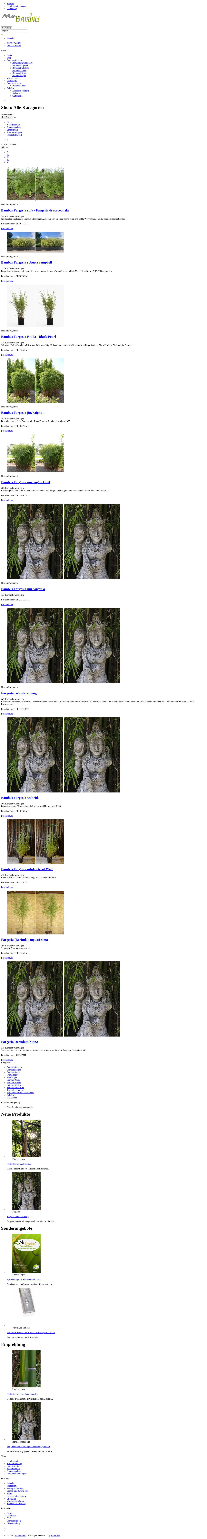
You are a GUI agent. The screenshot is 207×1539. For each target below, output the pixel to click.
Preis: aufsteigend (14, 132)
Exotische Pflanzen (20, 91)
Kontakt (10, 38)
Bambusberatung (14, 1463)
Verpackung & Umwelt (17, 1491)
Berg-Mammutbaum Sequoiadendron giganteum (28, 1446)
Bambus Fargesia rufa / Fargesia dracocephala (35, 210)
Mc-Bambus (20, 1535)
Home (9, 55)
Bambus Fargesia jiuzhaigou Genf (25, 482)
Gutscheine (17, 96)
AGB (9, 1493)
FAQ (9, 1518)
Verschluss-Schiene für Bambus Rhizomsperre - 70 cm (31, 1332)
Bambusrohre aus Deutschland (20, 1092)
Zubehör (10, 88)
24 (8, 157)
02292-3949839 (14, 43)
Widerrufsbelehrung (15, 1501)
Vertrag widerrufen (15, 1488)
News (9, 1513)
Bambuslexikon (14, 1521)
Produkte (6, 28)
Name (9, 122)
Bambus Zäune (19, 85)
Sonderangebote (14, 127)
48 (3, 147)
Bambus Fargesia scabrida (20, 798)
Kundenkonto (13, 1461)
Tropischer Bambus (15, 1090)
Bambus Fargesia (20, 65)
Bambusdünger (19, 75)
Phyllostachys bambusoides (19, 1164)
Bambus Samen (19, 70)
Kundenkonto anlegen (16, 6)
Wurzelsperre (12, 78)
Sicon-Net (55, 1535)
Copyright (11, 1498)
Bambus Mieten (19, 73)
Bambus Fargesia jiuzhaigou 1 (23, 412)
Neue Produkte (13, 125)
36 (8, 160)
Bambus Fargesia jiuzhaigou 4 (23, 589)
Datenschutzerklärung (16, 1496)
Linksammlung (13, 1523)
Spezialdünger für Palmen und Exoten (24, 1279)
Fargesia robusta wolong (19, 693)
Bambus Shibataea (20, 68)
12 (8, 155)
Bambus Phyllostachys (22, 63)
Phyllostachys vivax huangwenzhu (22, 1394)
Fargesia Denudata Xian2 (19, 1042)
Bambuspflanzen (14, 60)
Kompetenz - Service (16, 1503)
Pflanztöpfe (12, 80)
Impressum (11, 1486)
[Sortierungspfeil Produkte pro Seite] (7, 147)
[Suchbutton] (2, 34)
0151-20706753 (14, 45)
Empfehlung (7, 117)
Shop (9, 58)
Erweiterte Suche (14, 1466)
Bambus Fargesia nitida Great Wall (27, 869)
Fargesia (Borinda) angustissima (24, 940)
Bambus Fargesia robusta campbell (26, 262)
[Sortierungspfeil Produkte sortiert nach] (15, 117)
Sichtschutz (17, 93)
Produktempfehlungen (16, 1473)
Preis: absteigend (14, 135)
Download (11, 1515)
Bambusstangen (14, 83)
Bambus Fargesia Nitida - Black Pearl (28, 337)
